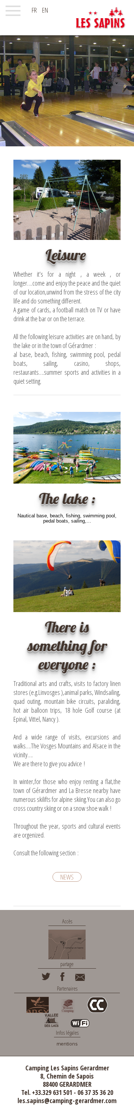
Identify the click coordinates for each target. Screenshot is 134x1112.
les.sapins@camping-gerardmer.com (67, 1100)
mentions (67, 1044)
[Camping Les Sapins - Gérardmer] (100, 17)
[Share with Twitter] (46, 979)
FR (34, 10)
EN (45, 10)
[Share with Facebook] (62, 979)
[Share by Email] (80, 979)
